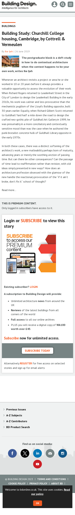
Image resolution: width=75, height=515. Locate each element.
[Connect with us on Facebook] (12, 453)
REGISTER (26, 363)
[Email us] (50, 453)
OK (37, 503)
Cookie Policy (16, 483)
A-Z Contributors (16, 421)
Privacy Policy (38, 483)
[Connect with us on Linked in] (37, 453)
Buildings (9, 26)
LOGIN (34, 286)
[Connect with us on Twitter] (24, 453)
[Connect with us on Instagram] (62, 453)
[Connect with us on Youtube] (37, 464)
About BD (57, 483)
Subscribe (11, 338)
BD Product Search (18, 427)
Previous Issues (16, 409)
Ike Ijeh (9, 51)
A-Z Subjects (14, 415)
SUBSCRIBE (31, 220)
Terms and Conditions (51, 479)
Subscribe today (37, 351)
